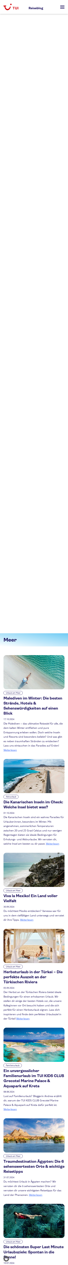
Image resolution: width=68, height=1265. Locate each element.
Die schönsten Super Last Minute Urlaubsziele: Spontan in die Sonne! (33, 1252)
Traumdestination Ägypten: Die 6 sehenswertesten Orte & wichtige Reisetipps (34, 1166)
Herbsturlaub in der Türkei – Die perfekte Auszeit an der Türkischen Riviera (33, 977)
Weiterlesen (10, 750)
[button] (6, 1259)
